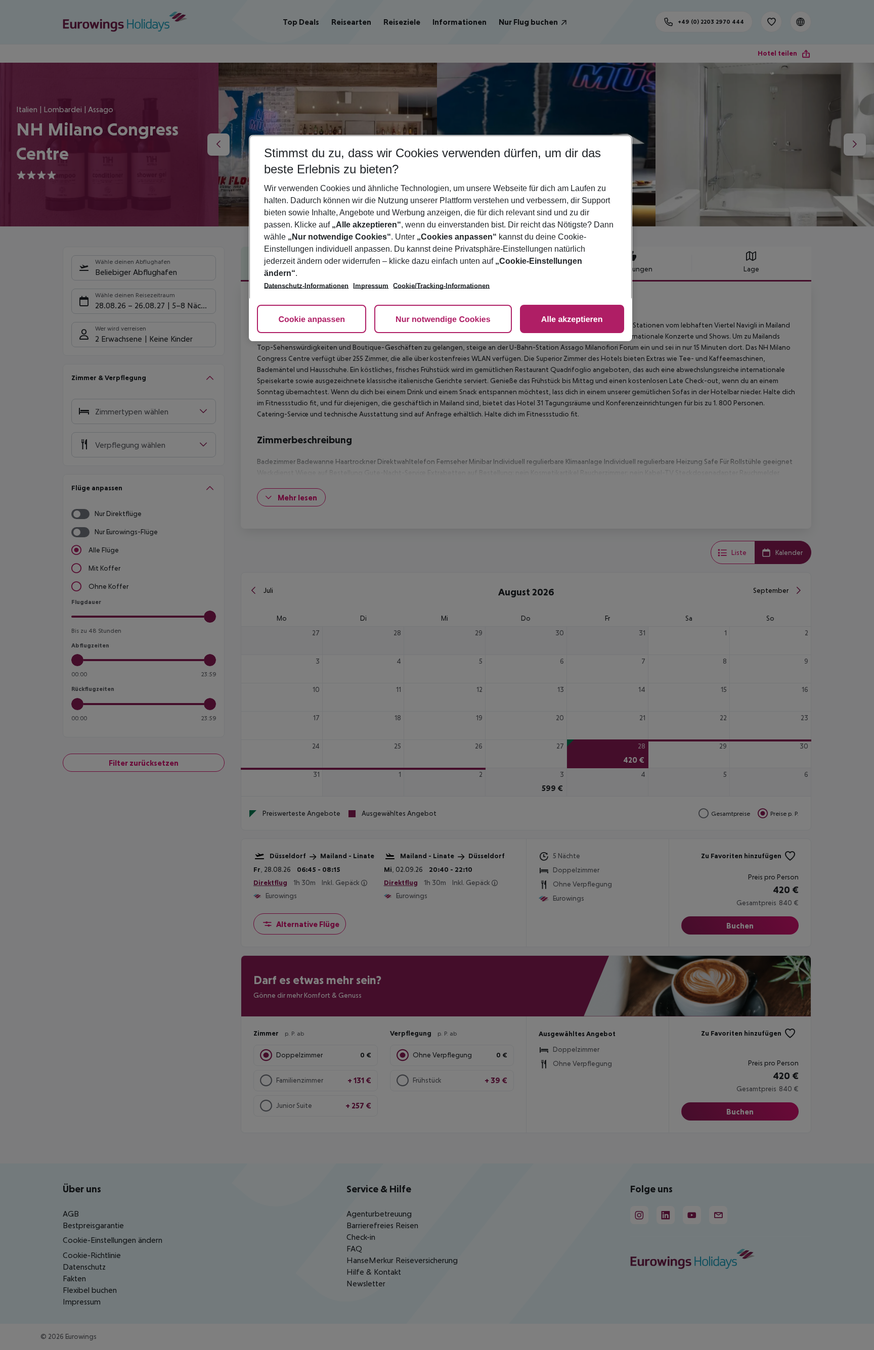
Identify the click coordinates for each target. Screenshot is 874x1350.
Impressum (370, 286)
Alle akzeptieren (572, 319)
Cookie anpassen (311, 319)
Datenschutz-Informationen (306, 286)
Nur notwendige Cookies (443, 319)
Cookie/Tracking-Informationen (441, 286)
